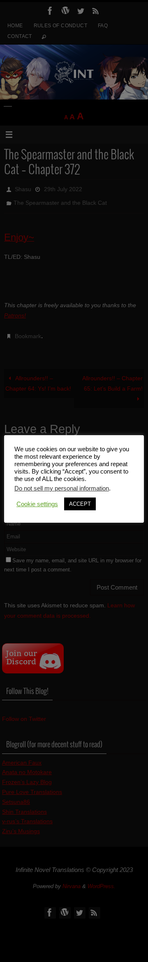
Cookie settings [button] (37, 504)
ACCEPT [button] (80, 504)
